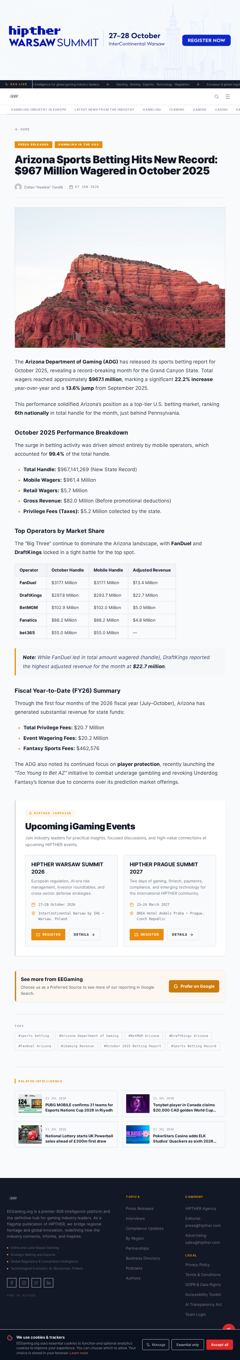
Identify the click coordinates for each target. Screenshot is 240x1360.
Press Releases (33, 144)
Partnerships (137, 1248)
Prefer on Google (198, 986)
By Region (135, 1238)
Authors (133, 1278)
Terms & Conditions (203, 1274)
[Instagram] (24, 1282)
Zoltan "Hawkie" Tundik (43, 187)
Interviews (135, 1218)
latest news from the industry (105, 109)
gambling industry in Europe (38, 109)
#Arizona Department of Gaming (89, 1036)
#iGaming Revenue (77, 1046)
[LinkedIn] (48, 1282)
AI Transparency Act (203, 1304)
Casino (221, 109)
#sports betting (33, 1036)
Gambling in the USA (78, 144)
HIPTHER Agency (200, 1208)
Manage (158, 1344)
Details (81, 934)
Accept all (219, 1344)
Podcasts (134, 1268)
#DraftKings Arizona (188, 1036)
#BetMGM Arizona (143, 1036)
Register (51, 934)
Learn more (79, 1353)
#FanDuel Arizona (34, 1046)
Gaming (200, 109)
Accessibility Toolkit (203, 1294)
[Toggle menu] (227, 96)
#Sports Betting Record (193, 1046)
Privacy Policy (197, 1264)
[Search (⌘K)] (216, 96)
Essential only (187, 1344)
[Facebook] (11, 1282)
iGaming (177, 109)
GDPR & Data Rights (203, 1284)
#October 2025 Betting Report (132, 1046)
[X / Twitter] (36, 1282)
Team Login (195, 1314)
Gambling (152, 109)
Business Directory (143, 1258)
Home (25, 129)
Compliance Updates (145, 1228)
